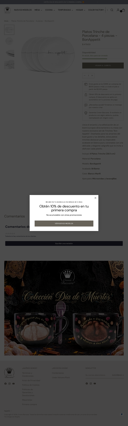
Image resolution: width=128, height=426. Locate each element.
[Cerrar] (95, 198)
